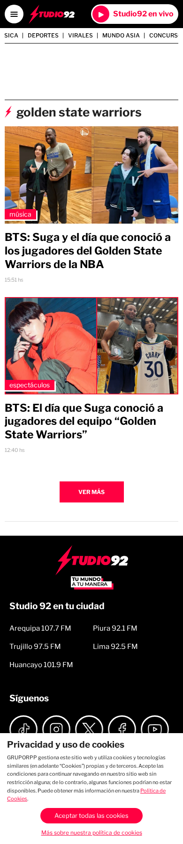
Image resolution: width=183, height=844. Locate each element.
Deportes (43, 35)
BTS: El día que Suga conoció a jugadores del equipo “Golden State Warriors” (84, 421)
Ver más (91, 491)
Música (20, 214)
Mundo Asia (121, 35)
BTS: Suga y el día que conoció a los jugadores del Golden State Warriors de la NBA (88, 251)
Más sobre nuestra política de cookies (91, 832)
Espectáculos (29, 385)
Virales (80, 35)
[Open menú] (14, 14)
